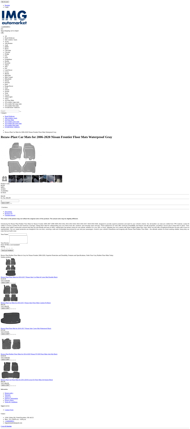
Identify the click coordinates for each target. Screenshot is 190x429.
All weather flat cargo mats (13, 123)
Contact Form (9, 410)
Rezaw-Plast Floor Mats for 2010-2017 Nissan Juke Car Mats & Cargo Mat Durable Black (29, 277)
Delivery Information (11, 398)
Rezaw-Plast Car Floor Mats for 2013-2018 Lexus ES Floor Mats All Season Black (27, 380)
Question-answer (10, 215)
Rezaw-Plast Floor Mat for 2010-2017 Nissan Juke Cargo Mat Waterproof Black (26, 328)
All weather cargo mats (12, 122)
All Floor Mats (9, 120)
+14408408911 (9, 421)
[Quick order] (11, 203)
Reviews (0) (8, 213)
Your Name (4, 234)
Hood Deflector (10, 116)
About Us (8, 397)
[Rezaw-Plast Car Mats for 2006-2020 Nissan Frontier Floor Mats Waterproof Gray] (22, 174)
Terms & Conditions (11, 402)
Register (7, 5)
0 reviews (5, 207)
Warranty (7, 395)
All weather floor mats (12, 125)
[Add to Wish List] (43, 174)
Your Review (5, 243)
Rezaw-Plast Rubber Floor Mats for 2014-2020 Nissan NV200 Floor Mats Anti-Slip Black (29, 354)
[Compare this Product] (45, 174)
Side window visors (11, 118)
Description (8, 212)
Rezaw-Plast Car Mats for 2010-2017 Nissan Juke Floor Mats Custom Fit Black (26, 303)
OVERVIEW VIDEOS (12, 127)
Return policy (9, 393)
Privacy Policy (9, 400)
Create (6, 426)
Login (7, 7)
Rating (3, 246)
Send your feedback (7, 250)
